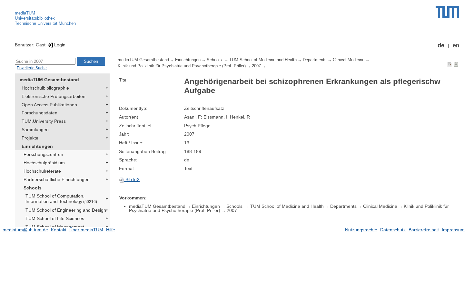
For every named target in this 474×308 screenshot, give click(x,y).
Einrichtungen (37, 146)
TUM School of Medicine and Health (263, 60)
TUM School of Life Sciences (54, 218)
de (441, 45)
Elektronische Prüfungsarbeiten (53, 96)
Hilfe (110, 229)
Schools (33, 187)
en (456, 45)
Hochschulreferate (42, 171)
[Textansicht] (456, 64)
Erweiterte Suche (32, 68)
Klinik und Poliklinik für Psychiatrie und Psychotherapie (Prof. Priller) (182, 66)
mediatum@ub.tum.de (25, 229)
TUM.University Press (44, 121)
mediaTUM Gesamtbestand (49, 79)
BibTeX (132, 179)
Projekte (30, 137)
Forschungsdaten (39, 112)
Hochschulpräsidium (44, 162)
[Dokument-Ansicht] (449, 64)
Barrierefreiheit (424, 229)
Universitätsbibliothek (35, 18)
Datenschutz (393, 229)
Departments (315, 60)
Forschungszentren (43, 154)
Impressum (453, 229)
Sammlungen (35, 129)
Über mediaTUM (86, 229)
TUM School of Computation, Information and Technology (61, 198)
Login (59, 44)
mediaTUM (25, 13)
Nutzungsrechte (361, 229)
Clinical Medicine (348, 60)
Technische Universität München (45, 23)
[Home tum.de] (447, 12)
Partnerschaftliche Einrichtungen (57, 179)
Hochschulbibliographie (45, 88)
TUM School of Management (54, 226)
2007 (256, 66)
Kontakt (58, 229)
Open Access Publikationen (49, 104)
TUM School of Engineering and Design (65, 210)
